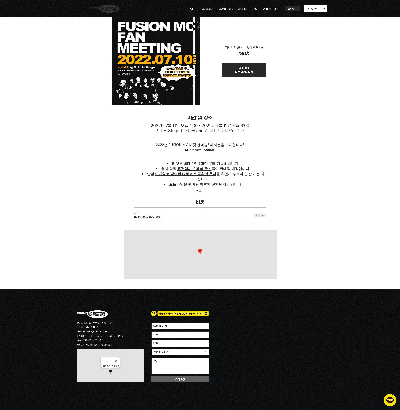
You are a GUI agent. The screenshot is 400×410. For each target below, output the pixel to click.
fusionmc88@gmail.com (92, 331)
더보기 (200, 190)
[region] (390, 400)
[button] (254, 9)
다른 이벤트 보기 (244, 72)
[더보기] (103, 8)
